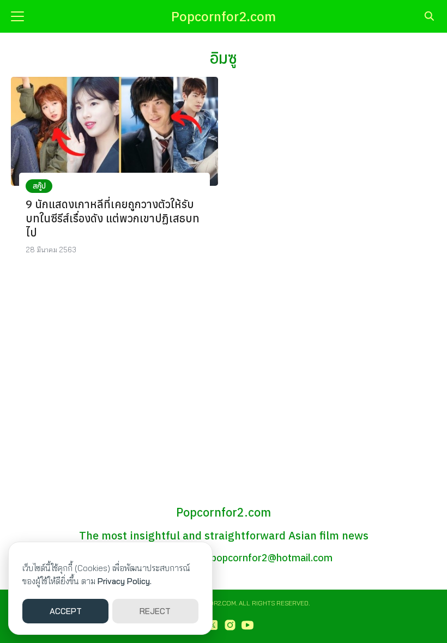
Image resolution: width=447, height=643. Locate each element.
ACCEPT (66, 611)
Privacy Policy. (125, 581)
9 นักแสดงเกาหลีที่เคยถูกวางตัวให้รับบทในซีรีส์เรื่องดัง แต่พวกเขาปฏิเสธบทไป (113, 218)
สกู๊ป (39, 186)
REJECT (155, 611)
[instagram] (230, 625)
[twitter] (212, 625)
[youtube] (247, 625)
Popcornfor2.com (223, 16)
